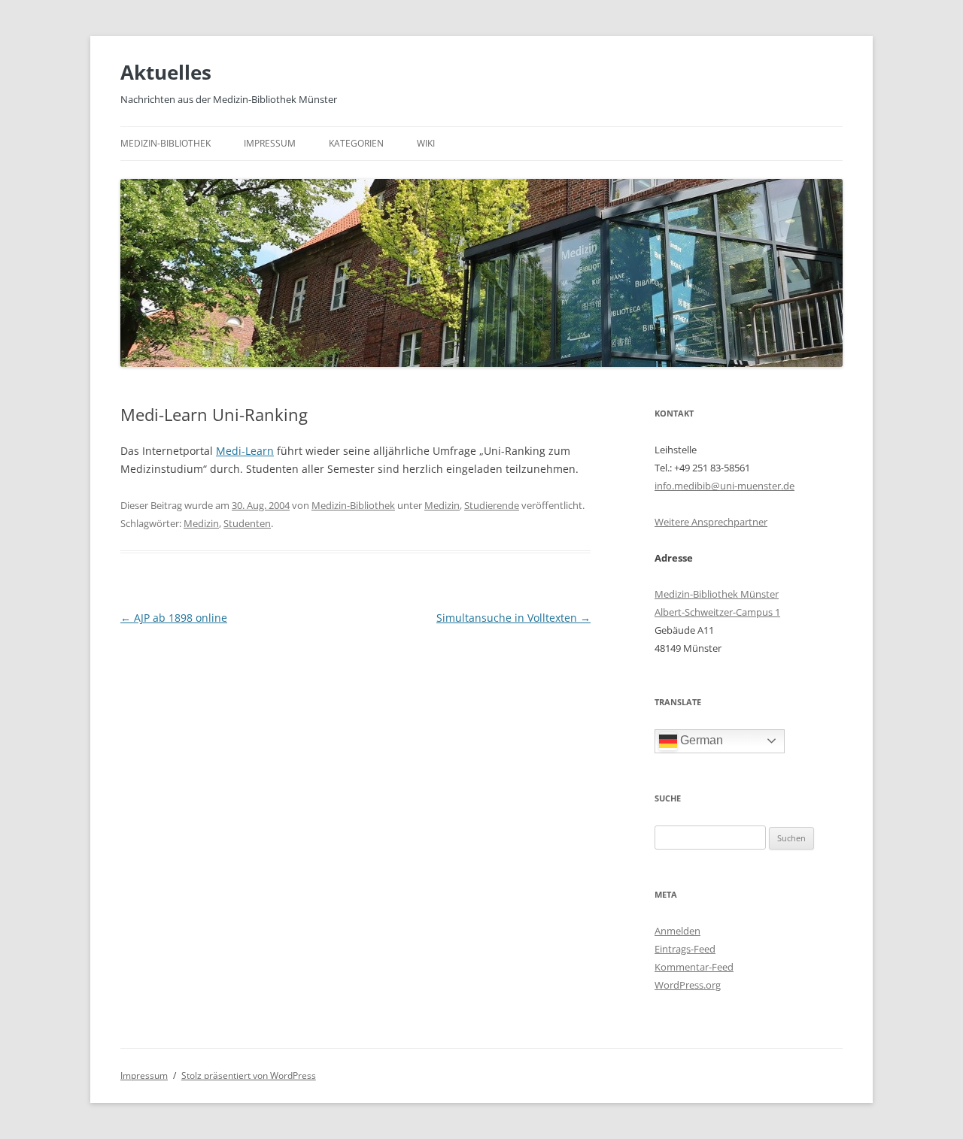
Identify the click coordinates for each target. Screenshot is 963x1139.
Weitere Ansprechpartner (711, 522)
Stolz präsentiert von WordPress (248, 1075)
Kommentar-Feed (694, 967)
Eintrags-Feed (685, 949)
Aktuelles (165, 72)
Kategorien (356, 143)
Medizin (442, 505)
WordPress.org (688, 985)
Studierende (491, 505)
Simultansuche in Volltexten (513, 617)
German (700, 740)
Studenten (247, 523)
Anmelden (677, 931)
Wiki (426, 143)
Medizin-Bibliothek (165, 143)
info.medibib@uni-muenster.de (724, 485)
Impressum (270, 143)
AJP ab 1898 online (173, 617)
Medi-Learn (245, 451)
